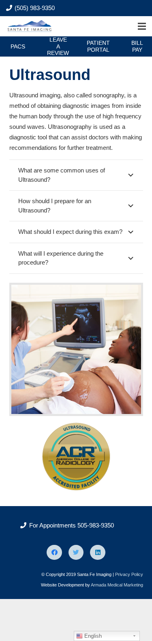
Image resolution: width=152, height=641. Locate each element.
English (92, 636)
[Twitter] (76, 552)
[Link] (30, 26)
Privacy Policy (129, 574)
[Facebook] (54, 552)
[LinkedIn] (97, 552)
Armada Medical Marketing (117, 584)
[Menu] (142, 26)
